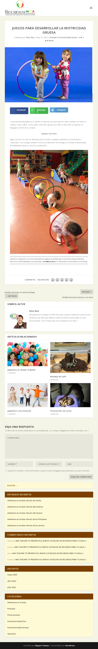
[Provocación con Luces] (70, 395)
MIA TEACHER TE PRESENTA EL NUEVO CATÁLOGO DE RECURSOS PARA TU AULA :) (51, 541)
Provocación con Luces (60, 411)
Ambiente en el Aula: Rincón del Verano (24, 513)
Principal (53, 37)
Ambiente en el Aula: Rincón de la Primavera (27, 519)
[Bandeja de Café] (70, 357)
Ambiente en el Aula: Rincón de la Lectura (25, 525)
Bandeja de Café (58, 376)
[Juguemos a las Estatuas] (27, 395)
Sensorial (11, 634)
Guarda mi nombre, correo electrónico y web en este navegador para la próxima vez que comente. (49, 470)
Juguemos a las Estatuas (19, 411)
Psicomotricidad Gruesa (67, 37)
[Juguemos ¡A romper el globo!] (27, 354)
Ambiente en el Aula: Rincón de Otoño (24, 500)
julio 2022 (11, 587)
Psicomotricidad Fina (16, 621)
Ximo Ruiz (30, 37)
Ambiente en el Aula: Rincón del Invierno (25, 507)
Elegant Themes (42, 645)
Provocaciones (13, 615)
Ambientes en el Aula (16, 602)
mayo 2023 (12, 574)
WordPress (70, 645)
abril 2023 (11, 581)
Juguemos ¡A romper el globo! (21, 370)
